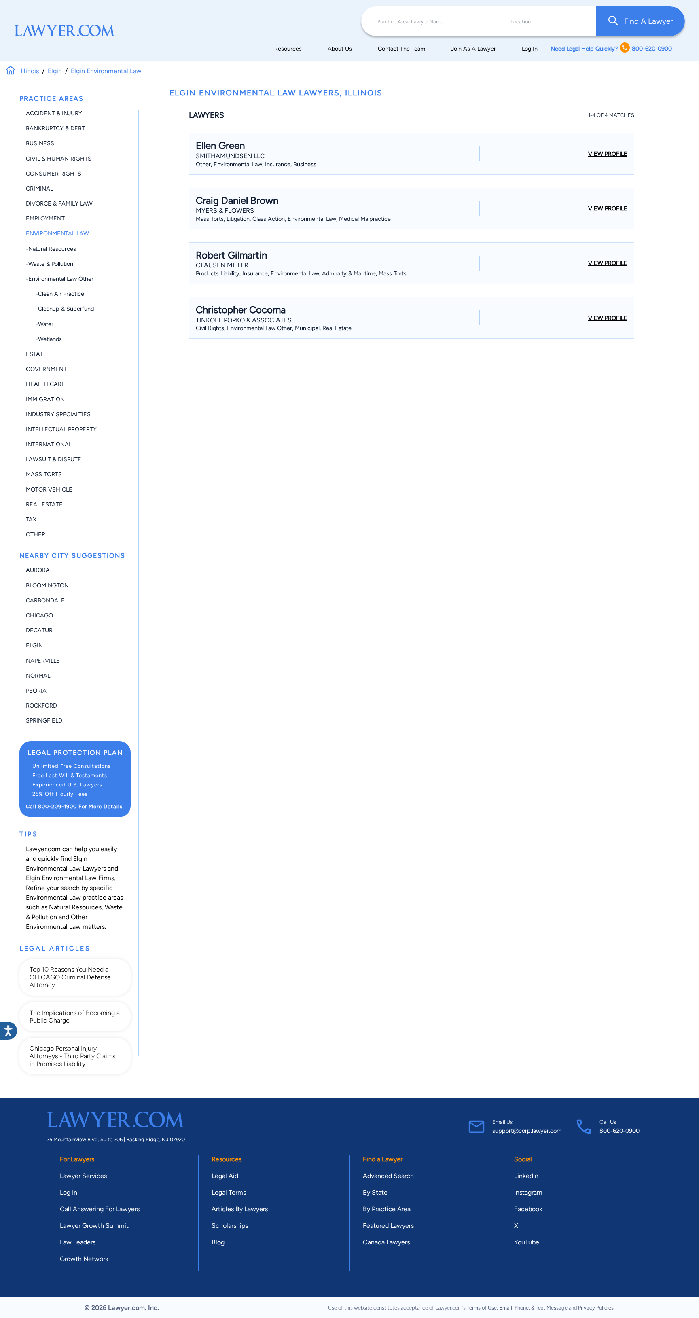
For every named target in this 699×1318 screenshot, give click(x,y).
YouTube (526, 1242)
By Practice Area (387, 1209)
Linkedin (526, 1176)
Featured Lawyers (388, 1225)
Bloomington (47, 585)
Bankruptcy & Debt (55, 128)
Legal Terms (229, 1192)
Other (35, 534)
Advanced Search (388, 1176)
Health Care (45, 384)
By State (375, 1192)
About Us (340, 48)
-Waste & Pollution (49, 263)
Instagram (528, 1192)
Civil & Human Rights (58, 158)
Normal (38, 675)
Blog (218, 1242)
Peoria (36, 690)
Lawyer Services (83, 1176)
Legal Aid (225, 1176)
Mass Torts (44, 474)
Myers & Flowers (225, 210)
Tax (31, 519)
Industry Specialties (58, 414)
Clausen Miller (222, 265)
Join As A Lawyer (473, 48)
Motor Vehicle (49, 489)
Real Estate (44, 504)
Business (40, 143)
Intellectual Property (61, 429)
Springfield (44, 720)
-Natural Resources (51, 248)
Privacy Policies (596, 1308)
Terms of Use (482, 1308)
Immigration (45, 399)
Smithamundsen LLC (230, 156)
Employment (45, 218)
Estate (36, 354)
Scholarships (230, 1225)
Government (46, 369)
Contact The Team (401, 48)
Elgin (34, 645)
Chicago (39, 615)
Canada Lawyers (386, 1242)
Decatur (39, 630)
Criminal (39, 188)
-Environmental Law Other (59, 278)
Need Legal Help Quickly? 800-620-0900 (611, 48)
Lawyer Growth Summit (94, 1225)
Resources (288, 48)
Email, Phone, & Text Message (533, 1308)
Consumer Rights (53, 173)
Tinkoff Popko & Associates (244, 320)
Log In (530, 48)
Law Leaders (77, 1242)
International (49, 444)
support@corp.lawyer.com (526, 1130)
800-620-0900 (619, 1130)
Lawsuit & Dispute (53, 459)
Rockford (41, 705)
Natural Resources (75, 907)
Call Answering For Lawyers (100, 1209)
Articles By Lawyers (240, 1209)
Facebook (528, 1209)
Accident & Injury (54, 113)
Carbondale (45, 600)
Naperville (43, 660)
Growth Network (84, 1259)
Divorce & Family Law (59, 203)
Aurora (38, 570)
